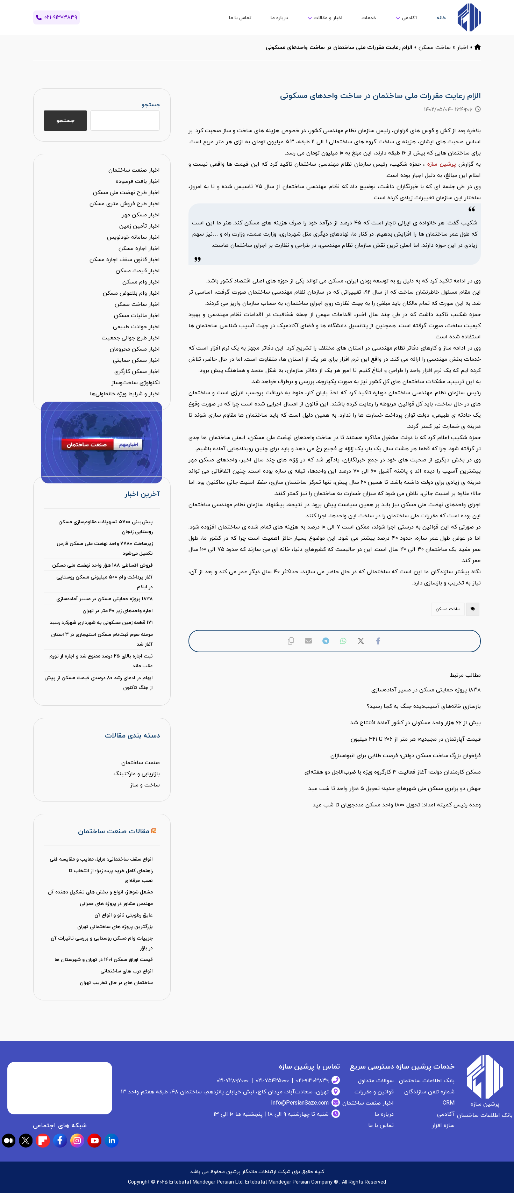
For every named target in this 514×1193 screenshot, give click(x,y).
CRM (449, 1103)
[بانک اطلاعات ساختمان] (477, 47)
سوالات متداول (376, 1081)
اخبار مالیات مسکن (137, 315)
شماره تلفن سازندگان (429, 1092)
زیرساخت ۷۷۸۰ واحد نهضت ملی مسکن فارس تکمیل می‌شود (104, 548)
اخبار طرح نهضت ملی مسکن (126, 192)
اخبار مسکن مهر (141, 215)
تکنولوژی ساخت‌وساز (136, 383)
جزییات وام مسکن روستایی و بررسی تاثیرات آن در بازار (101, 943)
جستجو (150, 105)
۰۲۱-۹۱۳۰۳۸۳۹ (312, 1081)
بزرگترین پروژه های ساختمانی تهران (115, 927)
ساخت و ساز (145, 785)
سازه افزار (443, 1125)
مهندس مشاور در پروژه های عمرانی (116, 903)
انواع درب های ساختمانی (126, 971)
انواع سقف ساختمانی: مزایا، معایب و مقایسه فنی (101, 859)
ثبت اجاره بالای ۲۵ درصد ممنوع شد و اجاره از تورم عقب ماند (100, 661)
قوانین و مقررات (374, 1092)
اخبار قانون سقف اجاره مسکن (125, 260)
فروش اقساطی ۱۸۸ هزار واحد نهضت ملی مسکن (102, 565)
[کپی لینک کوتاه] (291, 641)
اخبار (462, 47)
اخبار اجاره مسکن (139, 248)
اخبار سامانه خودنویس (133, 237)
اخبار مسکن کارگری (137, 371)
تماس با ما (381, 1125)
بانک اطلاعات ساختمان (427, 1081)
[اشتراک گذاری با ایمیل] (308, 641)
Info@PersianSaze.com (300, 1103)
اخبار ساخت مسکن (137, 304)
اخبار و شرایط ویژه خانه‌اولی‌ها (125, 394)
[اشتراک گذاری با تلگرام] (326, 641)
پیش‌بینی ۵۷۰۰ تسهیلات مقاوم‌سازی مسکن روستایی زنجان (105, 527)
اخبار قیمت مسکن (138, 271)
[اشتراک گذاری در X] (361, 641)
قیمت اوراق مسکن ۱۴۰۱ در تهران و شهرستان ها (104, 959)
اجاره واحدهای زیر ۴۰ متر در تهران (117, 611)
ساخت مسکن (435, 47)
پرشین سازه (441, 164)
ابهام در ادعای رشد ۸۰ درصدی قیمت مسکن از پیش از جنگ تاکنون (98, 683)
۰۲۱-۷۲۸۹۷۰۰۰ (233, 1081)
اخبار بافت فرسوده (138, 181)
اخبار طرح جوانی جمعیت (131, 338)
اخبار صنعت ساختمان (134, 170)
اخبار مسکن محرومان (135, 349)
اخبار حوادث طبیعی (136, 327)
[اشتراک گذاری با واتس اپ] (343, 641)
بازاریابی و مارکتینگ (137, 774)
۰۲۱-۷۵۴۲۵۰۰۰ (272, 1081)
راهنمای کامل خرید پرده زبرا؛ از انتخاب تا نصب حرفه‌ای (110, 876)
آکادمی (446, 1114)
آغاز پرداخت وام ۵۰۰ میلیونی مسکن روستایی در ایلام (104, 582)
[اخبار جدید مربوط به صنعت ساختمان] (469, 17)
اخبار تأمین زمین (139, 226)
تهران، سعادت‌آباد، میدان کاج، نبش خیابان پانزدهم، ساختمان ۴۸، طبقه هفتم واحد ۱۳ (225, 1092)
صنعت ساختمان (140, 763)
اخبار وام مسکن (141, 282)
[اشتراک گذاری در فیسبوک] (378, 641)
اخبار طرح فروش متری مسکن (125, 204)
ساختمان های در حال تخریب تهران (116, 982)
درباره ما (384, 1114)
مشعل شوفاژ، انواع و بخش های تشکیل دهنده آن (100, 892)
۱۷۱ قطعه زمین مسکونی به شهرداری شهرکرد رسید (101, 622)
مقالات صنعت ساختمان (113, 831)
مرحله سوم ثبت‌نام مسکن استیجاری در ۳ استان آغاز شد (101, 639)
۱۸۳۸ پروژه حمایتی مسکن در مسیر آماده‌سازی (104, 599)
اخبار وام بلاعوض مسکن (131, 293)
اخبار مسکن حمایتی (136, 360)
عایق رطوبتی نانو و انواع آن (123, 915)
